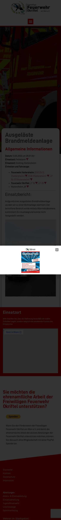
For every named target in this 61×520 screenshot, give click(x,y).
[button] (57, 250)
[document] (30, 260)
